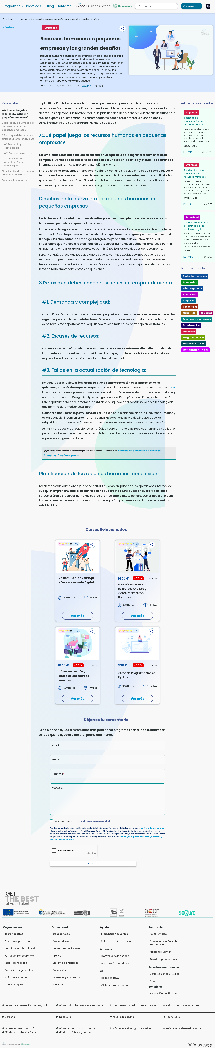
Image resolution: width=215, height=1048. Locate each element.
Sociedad (206, 312)
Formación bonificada (163, 993)
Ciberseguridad (192, 288)
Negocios (188, 300)
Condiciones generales (18, 970)
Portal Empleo (158, 934)
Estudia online (191, 325)
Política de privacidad (18, 941)
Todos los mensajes (195, 276)
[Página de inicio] (3, 19)
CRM (171, 387)
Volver (9, 27)
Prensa (57, 955)
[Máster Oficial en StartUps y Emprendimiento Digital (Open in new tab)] (77, 556)
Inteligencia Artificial (195, 349)
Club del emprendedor (115, 985)
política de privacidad (152, 828)
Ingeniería (65, 1017)
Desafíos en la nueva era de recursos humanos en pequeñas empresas (18, 126)
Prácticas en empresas (197, 319)
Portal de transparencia (19, 955)
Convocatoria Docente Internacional (164, 942)
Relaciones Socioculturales (182, 1005)
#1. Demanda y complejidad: (12, 146)
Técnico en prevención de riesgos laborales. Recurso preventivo (43, 1005)
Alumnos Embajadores (115, 963)
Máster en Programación (20, 1028)
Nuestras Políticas (15, 963)
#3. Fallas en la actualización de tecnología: (13, 162)
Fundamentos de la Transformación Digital (139, 1005)
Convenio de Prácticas (115, 956)
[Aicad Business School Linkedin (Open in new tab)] (190, 1045)
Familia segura (13, 984)
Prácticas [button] (33, 6)
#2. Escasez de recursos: (18, 153)
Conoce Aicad (61, 934)
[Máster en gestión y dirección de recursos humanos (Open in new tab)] (77, 643)
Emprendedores (62, 941)
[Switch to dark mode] (208, 6)
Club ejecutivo (110, 978)
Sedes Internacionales (66, 948)
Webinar (58, 984)
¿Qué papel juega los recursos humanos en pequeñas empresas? (15, 114)
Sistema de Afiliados (65, 963)
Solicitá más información (116, 941)
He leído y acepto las (82, 821)
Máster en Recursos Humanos (77, 1028)
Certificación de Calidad (19, 948)
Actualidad (192, 217)
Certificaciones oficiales (164, 974)
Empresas (22, 19)
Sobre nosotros (13, 934)
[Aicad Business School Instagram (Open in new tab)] (205, 1045)
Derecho (10, 1017)
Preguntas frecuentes (114, 934)
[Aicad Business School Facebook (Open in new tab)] (209, 1045)
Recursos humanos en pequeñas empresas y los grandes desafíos (65, 19)
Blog (50, 6)
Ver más (77, 616)
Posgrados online (193, 337)
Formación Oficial (193, 343)
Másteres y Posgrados (67, 977)
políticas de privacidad (95, 821)
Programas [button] (11, 6)
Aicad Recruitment (161, 952)
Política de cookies (15, 977)
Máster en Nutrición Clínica (21, 1032)
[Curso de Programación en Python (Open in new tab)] (137, 643)
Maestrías (189, 312)
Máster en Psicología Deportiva (131, 1028)
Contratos (156, 981)
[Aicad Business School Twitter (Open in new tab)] (200, 1045)
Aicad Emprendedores (163, 959)
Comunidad (190, 282)
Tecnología (190, 306)
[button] (122, 28)
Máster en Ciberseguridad (75, 1032)
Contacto (64, 6)
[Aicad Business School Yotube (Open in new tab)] (195, 1045)
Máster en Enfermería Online (183, 1028)
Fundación (59, 970)
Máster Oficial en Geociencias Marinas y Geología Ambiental (96, 1005)
